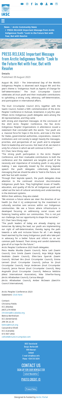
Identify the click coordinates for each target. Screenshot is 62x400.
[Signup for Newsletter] (41, 4)
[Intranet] (46, 4)
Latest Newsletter (31, 373)
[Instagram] (27, 4)
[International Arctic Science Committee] (6, 13)
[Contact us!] (51, 4)
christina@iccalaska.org (13, 312)
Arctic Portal (42, 397)
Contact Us (31, 365)
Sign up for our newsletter (31, 369)
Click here (17, 294)
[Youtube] (22, 4)
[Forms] (56, 4)
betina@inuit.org (10, 324)
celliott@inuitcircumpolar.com (16, 336)
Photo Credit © (31, 379)
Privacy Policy (31, 389)
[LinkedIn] (36, 4)
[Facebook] (31, 4)
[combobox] (16, 8)
